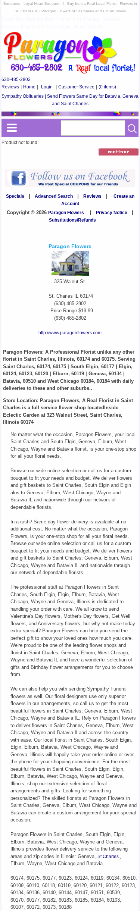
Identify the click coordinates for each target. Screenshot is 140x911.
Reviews (10, 87)
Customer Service (76, 87)
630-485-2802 (16, 79)
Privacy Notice (111, 212)
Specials (15, 196)
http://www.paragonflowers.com (70, 332)
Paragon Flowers (66, 212)
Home (29, 87)
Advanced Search (54, 196)
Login (47, 87)
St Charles (108, 856)
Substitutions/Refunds (72, 220)
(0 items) (107, 87)
